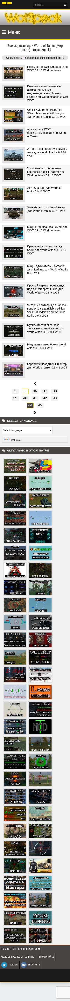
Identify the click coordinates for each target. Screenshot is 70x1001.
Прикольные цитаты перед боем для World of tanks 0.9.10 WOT (46, 250)
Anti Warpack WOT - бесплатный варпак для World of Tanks (46, 133)
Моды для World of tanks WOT (18, 957)
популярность (55, 58)
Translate (16, 440)
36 (35, 391)
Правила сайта (46, 957)
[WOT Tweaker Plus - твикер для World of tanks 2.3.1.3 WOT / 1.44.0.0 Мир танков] (40, 674)
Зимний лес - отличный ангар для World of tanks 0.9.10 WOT (47, 209)
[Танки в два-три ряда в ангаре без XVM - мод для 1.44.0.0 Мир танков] (40, 935)
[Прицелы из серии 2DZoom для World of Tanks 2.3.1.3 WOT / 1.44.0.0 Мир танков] (40, 570)
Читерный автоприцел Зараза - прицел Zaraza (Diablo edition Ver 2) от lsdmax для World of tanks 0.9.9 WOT (47, 310)
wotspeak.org (33, 17)
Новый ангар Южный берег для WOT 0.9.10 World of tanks (47, 68)
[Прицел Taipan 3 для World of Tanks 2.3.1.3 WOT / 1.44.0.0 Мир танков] (40, 778)
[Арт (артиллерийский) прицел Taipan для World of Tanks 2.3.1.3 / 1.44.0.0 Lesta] (15, 830)
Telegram (13, 964)
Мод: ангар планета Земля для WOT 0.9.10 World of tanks (47, 228)
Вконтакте (34, 964)
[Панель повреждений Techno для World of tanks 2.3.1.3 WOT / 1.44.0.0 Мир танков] (15, 743)
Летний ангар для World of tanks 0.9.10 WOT (44, 189)
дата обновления (35, 58)
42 (45, 398)
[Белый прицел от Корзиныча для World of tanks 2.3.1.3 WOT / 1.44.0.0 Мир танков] (40, 848)
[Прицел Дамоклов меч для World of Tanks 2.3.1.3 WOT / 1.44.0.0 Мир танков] (40, 483)
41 (35, 398)
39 (15, 398)
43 (55, 398)
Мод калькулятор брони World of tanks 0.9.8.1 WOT (46, 346)
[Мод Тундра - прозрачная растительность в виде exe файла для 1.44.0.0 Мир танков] (40, 813)
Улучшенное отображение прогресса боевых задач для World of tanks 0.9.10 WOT (46, 172)
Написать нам (8, 949)
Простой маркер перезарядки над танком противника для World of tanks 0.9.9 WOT (46, 289)
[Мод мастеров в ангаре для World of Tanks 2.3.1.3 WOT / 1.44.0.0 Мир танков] (15, 882)
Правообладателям (29, 949)
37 (45, 391)
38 (55, 391)
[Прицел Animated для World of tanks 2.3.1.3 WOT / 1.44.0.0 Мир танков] (40, 900)
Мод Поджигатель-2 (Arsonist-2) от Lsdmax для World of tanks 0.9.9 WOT (47, 269)
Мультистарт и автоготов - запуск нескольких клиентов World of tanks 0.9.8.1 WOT (45, 328)
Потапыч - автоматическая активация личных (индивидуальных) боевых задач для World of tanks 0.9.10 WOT (47, 93)
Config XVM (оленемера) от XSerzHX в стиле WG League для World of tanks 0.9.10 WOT (47, 113)
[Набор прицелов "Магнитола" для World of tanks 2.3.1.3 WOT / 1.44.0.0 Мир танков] (15, 535)
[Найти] (65, 5)
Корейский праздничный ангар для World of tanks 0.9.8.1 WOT (47, 365)
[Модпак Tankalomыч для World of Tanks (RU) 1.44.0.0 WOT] (40, 691)
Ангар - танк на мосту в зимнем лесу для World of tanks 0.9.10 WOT (47, 152)
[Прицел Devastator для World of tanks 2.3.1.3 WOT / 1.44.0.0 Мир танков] (15, 691)
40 (25, 398)
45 (40, 405)
